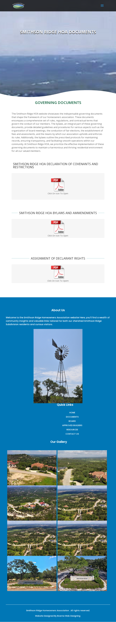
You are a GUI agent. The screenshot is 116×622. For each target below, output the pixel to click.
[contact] (82, 484)
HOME (72, 413)
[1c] (82, 555)
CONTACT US (72, 434)
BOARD (72, 421)
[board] (32, 484)
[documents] (82, 519)
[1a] (82, 590)
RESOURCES (72, 430)
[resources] (32, 519)
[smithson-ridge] (32, 590)
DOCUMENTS (72, 417)
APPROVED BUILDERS (72, 425)
